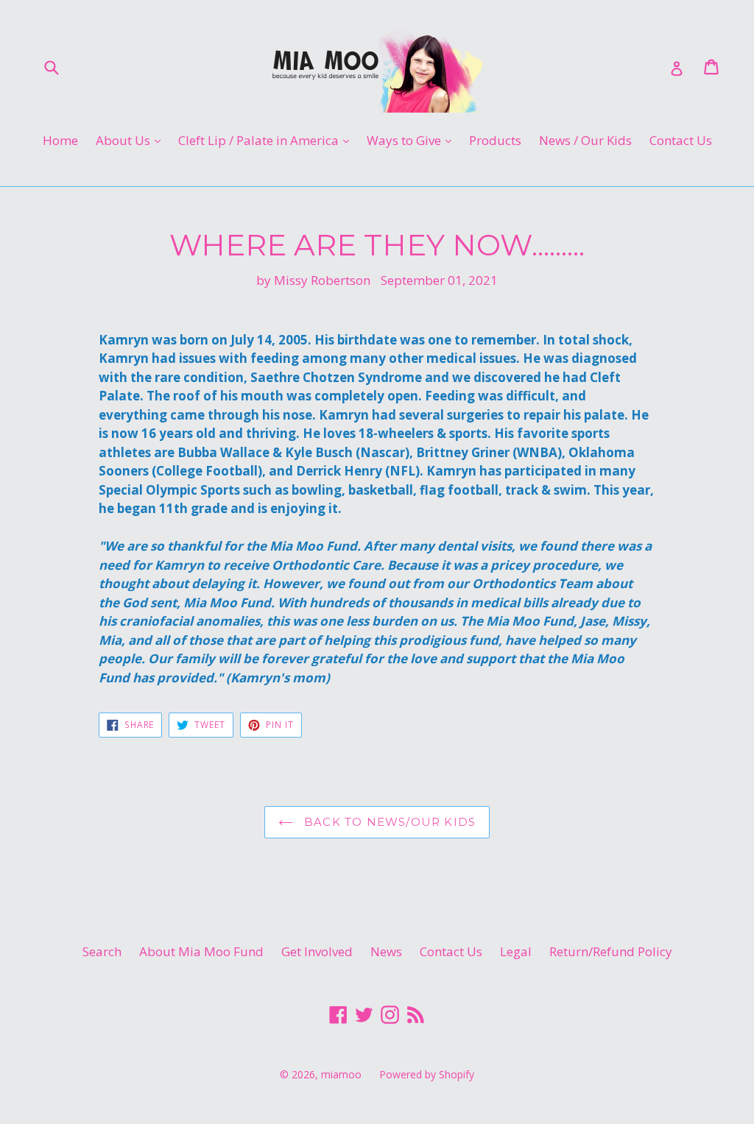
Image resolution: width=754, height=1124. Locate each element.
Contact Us (680, 140)
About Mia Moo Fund (201, 951)
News (386, 951)
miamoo (341, 1074)
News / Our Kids (585, 140)
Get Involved (317, 951)
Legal (516, 951)
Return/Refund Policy (610, 951)
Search (101, 951)
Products (495, 140)
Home (60, 140)
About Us (132, 140)
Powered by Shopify (426, 1074)
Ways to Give (413, 140)
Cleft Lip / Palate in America (267, 140)
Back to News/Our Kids (388, 822)
